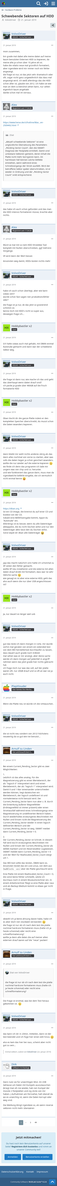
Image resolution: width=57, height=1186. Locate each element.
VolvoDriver (10, 19)
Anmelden (13, 1156)
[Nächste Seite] (35, 1122)
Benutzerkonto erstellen (37, 1156)
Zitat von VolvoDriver (20, 972)
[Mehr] (52, 45)
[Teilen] (53, 25)
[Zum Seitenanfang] (52, 1182)
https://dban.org (11, 508)
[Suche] (39, 4)
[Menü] (53, 4)
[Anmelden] (46, 3)
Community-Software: (29, 1182)
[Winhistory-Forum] (3, 4)
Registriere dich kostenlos (25, 1146)
